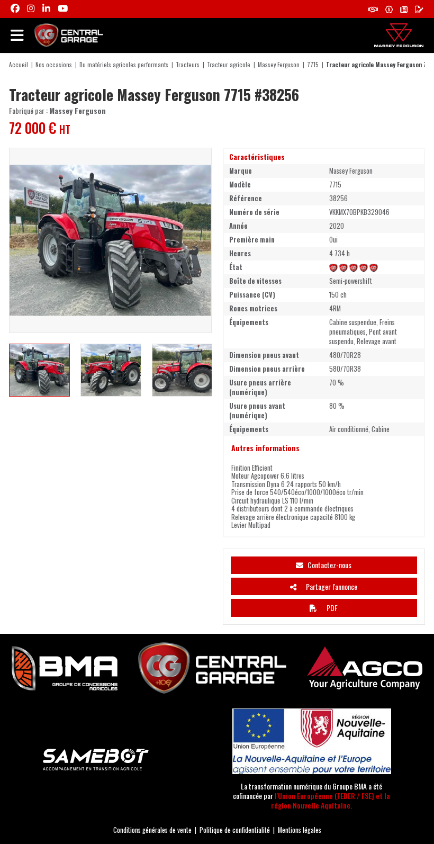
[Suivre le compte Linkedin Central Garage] (46, 8)
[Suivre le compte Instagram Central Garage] (31, 8)
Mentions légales (299, 830)
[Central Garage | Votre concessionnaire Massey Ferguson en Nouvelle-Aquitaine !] (68, 34)
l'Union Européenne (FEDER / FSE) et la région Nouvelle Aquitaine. (330, 800)
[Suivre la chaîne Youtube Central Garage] (63, 8)
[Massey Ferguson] (398, 35)
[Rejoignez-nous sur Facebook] (15, 8)
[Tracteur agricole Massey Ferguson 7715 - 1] (110, 240)
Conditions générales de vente (152, 830)
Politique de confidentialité (235, 830)
